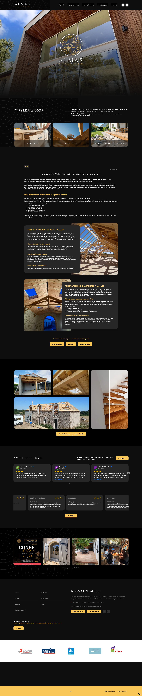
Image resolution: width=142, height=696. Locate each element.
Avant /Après (78, 434)
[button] (13, 473)
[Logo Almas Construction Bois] (22, 5)
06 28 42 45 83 (85, 344)
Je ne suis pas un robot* (23, 621)
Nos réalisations (88, 5)
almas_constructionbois (71, 568)
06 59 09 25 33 (57, 344)
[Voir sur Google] (17, 467)
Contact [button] (114, 5)
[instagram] (127, 5)
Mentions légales (110, 691)
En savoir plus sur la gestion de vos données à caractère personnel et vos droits (37, 623)
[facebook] (123, 5)
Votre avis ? (122, 458)
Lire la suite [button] (58, 479)
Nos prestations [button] (73, 5)
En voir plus (71, 515)
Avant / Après (102, 5)
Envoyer (18, 628)
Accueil (61, 5)
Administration (122, 691)
